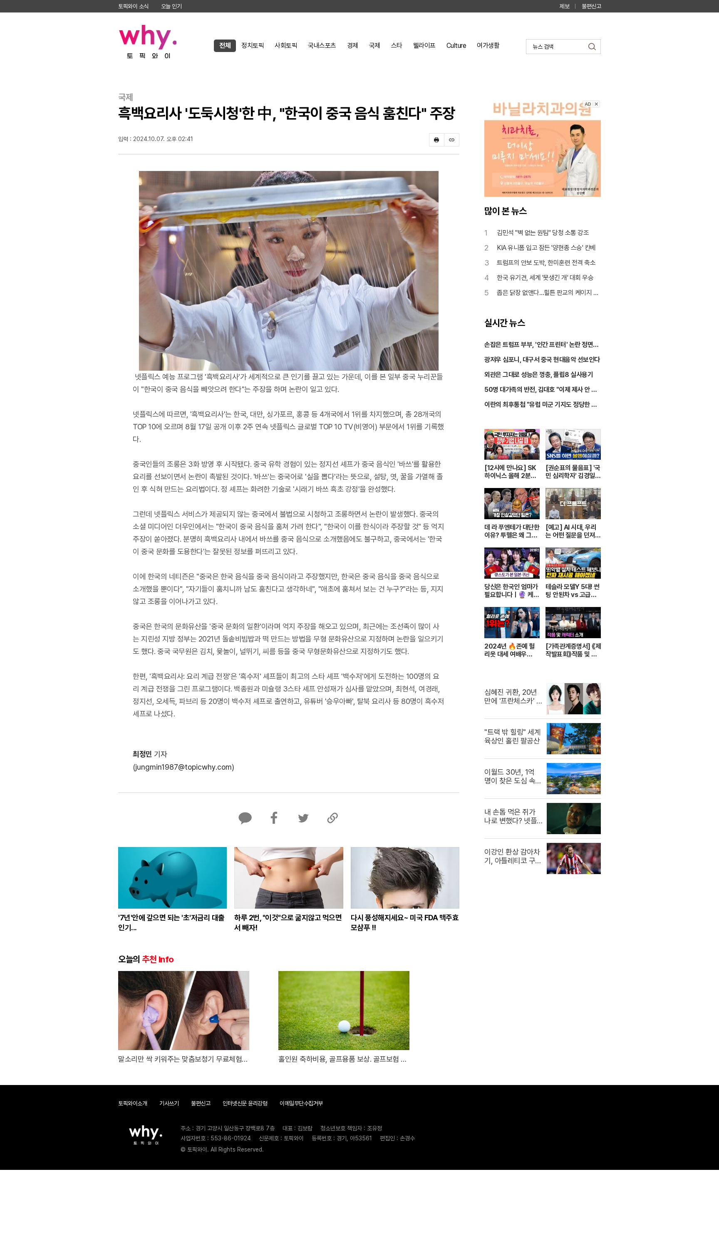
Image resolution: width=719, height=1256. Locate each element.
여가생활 (488, 46)
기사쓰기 (169, 1103)
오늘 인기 (171, 6)
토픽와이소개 (132, 1103)
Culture (456, 46)
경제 (352, 46)
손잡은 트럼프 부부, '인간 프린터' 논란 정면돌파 (541, 345)
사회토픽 (286, 46)
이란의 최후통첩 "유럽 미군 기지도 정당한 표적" (540, 405)
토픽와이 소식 (133, 6)
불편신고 (591, 6)
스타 (396, 46)
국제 (374, 46)
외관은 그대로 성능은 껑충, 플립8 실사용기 (538, 375)
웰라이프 (424, 46)
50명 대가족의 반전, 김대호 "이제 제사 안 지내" (540, 390)
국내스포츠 (322, 46)
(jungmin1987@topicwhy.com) (183, 767)
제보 (564, 6)
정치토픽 (252, 46)
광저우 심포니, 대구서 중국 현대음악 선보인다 (542, 360)
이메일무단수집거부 (301, 1103)
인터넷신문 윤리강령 (245, 1103)
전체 (225, 46)
